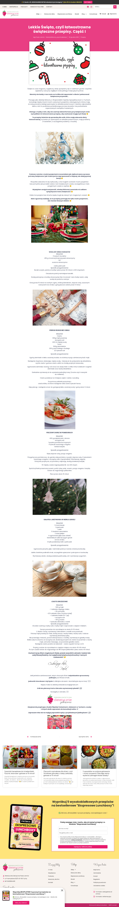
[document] (59, 453)
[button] (62, 890)
